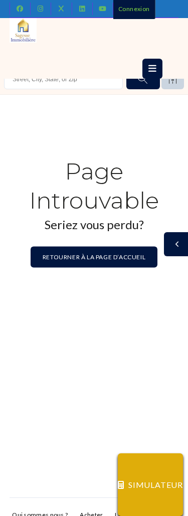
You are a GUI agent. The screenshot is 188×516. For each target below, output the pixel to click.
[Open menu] (152, 69)
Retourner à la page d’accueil (94, 257)
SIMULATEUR (155, 484)
